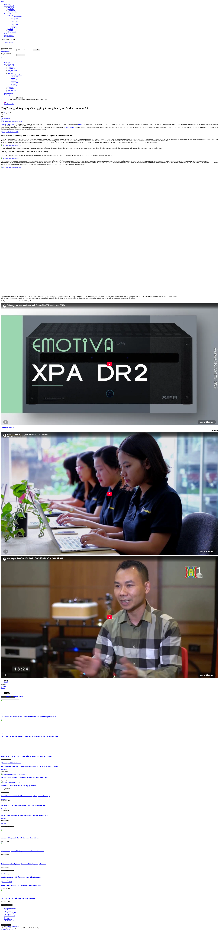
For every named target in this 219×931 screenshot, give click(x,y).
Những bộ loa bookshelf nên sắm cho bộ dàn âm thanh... (21, 885)
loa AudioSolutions (68, 127)
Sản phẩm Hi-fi (8, 13)
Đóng (2, 1)
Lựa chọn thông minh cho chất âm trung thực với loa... (20, 838)
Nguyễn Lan (6, 112)
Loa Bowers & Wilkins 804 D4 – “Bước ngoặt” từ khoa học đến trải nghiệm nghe (29, 736)
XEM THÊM (19, 697)
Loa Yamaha (14, 18)
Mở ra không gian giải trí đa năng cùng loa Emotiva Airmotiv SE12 (25, 815)
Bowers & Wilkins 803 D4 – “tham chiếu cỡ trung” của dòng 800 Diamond (27, 756)
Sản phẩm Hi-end (9, 6)
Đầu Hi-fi (10, 29)
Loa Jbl (13, 19)
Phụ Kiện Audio (9, 916)
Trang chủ (7, 4)
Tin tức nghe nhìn (9, 36)
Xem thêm (3, 823)
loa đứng (80, 124)
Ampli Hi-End (11, 10)
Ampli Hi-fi (11, 30)
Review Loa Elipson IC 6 (8, 427)
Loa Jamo (13, 22)
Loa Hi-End (11, 7)
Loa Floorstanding (9, 104)
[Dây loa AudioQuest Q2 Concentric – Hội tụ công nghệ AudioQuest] (13, 774)
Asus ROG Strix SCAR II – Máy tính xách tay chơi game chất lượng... (25, 796)
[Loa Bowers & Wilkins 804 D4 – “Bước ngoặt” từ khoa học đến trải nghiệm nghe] (10, 731)
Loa (5, 102)
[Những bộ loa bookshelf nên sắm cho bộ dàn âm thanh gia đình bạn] (6, 882)
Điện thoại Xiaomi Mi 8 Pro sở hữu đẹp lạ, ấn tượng (19, 786)
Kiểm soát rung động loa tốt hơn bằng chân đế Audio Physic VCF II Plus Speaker (29, 766)
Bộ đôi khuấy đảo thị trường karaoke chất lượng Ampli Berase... (23, 864)
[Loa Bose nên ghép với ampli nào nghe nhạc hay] (5, 895)
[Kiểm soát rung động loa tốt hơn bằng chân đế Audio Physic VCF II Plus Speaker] (11, 763)
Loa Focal (13, 26)
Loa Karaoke (8, 911)
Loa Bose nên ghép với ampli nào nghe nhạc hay (18, 898)
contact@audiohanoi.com (12, 926)
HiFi (5, 33)
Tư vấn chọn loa (8, 35)
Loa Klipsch (14, 24)
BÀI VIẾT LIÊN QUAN (8, 697)
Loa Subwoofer (9, 920)
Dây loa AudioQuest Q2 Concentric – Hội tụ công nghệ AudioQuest (24, 777)
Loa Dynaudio (15, 21)
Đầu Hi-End (11, 9)
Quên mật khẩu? (5, 51)
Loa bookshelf (9, 914)
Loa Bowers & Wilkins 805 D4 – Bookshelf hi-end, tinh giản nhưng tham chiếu (28, 717)
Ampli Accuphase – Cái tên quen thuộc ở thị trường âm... (21, 877)
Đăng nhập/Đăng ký (9, 42)
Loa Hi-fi (10, 15)
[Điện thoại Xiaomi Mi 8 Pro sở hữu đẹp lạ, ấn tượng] (10, 782)
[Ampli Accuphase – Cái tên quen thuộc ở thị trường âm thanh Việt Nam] (7, 873)
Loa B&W (14, 27)
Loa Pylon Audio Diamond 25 (9, 124)
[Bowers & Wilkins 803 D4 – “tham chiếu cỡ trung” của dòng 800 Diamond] (10, 751)
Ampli (6, 917)
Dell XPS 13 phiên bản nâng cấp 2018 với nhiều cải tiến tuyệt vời (23, 805)
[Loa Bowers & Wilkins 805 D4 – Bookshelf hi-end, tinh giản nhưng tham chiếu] (10, 711)
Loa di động (8, 919)
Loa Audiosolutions (16, 16)
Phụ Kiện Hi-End (12, 12)
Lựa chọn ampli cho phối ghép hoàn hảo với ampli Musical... (22, 851)
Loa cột (6, 682)
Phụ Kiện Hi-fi (12, 32)
